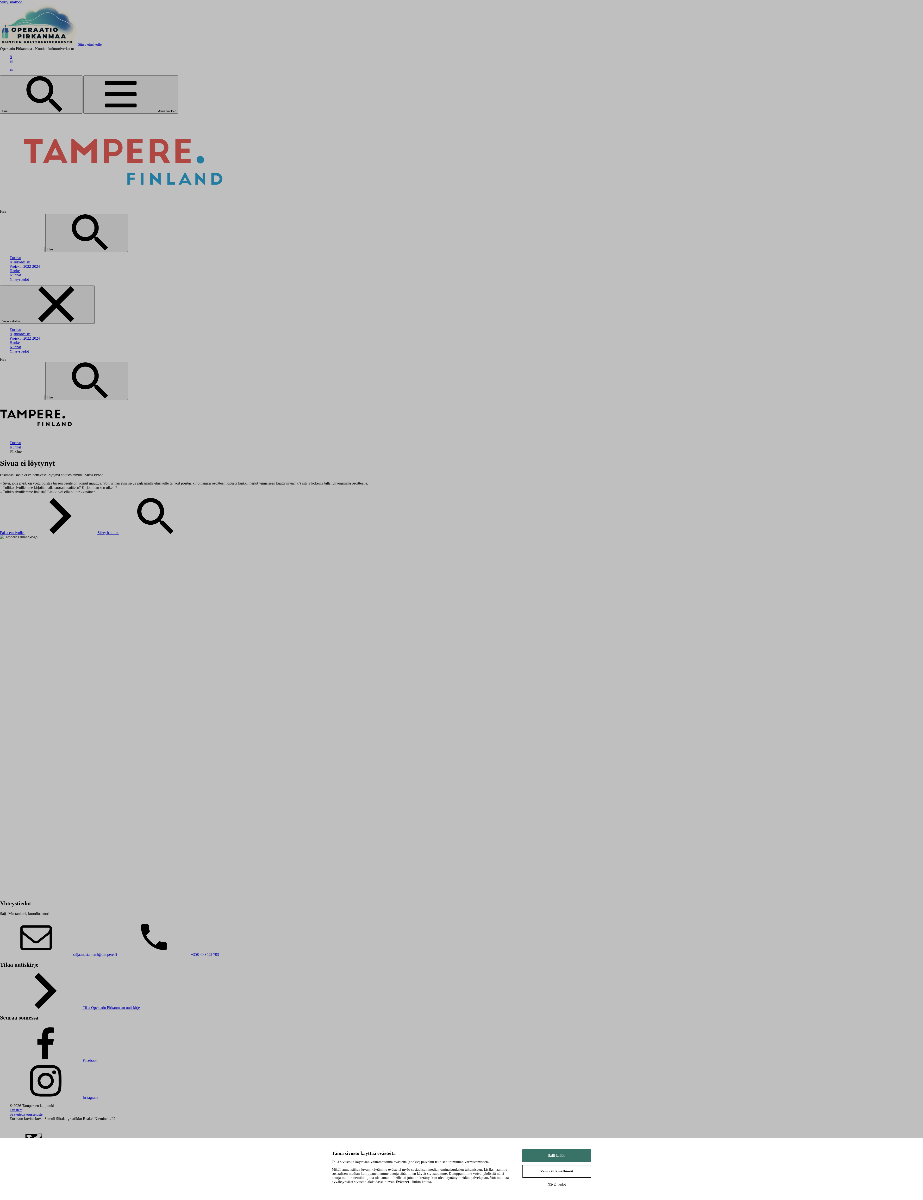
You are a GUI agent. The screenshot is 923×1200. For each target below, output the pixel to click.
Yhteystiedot (19, 279)
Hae (5, 111)
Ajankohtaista (20, 262)
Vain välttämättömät (556, 1171)
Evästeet (16, 1110)
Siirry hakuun (108, 533)
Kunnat (15, 275)
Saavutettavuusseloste (26, 1114)
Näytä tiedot (557, 1184)
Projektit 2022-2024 (25, 266)
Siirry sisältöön (11, 2)
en (11, 61)
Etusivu (15, 258)
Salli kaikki (556, 1155)
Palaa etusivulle (12, 533)
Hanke (15, 271)
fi (11, 57)
